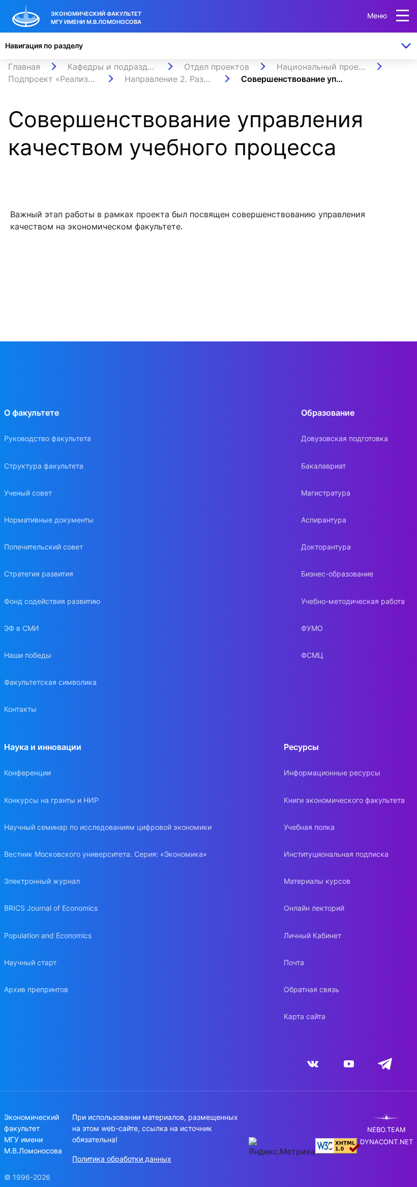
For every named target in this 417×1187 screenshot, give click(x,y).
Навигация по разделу (44, 45)
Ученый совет (28, 492)
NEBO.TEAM (386, 1130)
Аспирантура (323, 519)
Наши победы (27, 655)
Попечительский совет (43, 546)
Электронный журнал (42, 881)
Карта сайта (304, 1016)
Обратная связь (311, 989)
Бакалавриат (323, 465)
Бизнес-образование (337, 573)
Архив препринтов (36, 989)
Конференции (27, 772)
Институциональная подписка (336, 854)
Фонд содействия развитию (52, 601)
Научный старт (30, 962)
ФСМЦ (312, 655)
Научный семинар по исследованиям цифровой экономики (108, 827)
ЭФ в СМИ (21, 628)
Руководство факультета (47, 438)
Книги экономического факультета (344, 800)
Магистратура (325, 492)
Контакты (20, 709)
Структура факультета (43, 465)
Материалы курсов (317, 881)
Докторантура (326, 546)
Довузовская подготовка (344, 438)
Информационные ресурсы (332, 772)
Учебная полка (309, 827)
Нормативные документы (49, 519)
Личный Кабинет (312, 935)
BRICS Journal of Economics (51, 908)
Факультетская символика (50, 682)
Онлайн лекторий (314, 908)
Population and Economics (48, 935)
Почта (294, 962)
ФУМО (312, 628)
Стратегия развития (38, 573)
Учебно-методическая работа (353, 601)
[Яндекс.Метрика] (282, 1147)
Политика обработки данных (121, 1158)
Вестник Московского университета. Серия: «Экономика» (105, 854)
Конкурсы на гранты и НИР (51, 800)
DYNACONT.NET (386, 1142)
